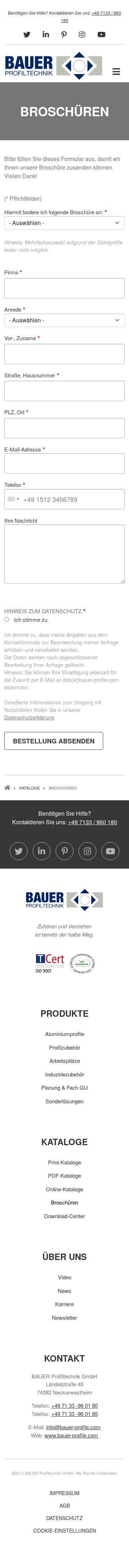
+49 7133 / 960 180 (92, 822)
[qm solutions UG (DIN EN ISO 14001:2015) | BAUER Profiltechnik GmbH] (82, 962)
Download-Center (64, 1216)
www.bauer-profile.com (71, 1435)
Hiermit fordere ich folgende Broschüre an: (53, 212)
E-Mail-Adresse (22, 449)
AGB (64, 1505)
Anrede (12, 309)
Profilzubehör (64, 1047)
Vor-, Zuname (20, 338)
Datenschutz (64, 1518)
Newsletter (64, 1317)
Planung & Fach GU (64, 1087)
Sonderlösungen (64, 1101)
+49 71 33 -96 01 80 (74, 1405)
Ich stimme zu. (31, 619)
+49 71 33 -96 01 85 (74, 1413)
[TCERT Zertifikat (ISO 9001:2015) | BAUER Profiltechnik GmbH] (50, 962)
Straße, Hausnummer (29, 375)
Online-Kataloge (64, 1189)
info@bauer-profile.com (73, 1427)
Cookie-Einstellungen (64, 1530)
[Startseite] (53, 65)
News (64, 1290)
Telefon (12, 484)
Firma (11, 272)
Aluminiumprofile (64, 1033)
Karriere (64, 1304)
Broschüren (64, 1202)
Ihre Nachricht (20, 520)
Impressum (64, 1492)
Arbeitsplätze (64, 1060)
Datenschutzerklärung (29, 717)
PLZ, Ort (14, 412)
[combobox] (13, 499)
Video (64, 1277)
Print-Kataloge (64, 1162)
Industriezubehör (64, 1074)
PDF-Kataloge (64, 1175)
